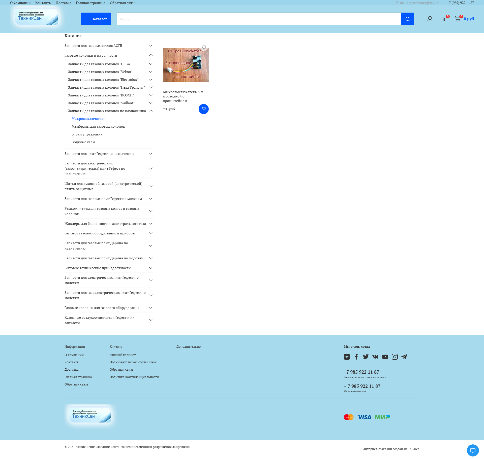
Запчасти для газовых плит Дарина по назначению (96, 245)
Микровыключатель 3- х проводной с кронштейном (183, 96)
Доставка (63, 2)
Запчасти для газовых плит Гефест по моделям (103, 198)
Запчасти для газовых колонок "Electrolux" (103, 79)
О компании (20, 2)
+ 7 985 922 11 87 (362, 386)
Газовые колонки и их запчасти (91, 55)
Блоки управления (87, 134)
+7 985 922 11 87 (361, 372)
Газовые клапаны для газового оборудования (102, 307)
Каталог (100, 18)
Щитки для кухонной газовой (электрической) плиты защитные (103, 186)
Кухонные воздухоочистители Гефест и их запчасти (99, 320)
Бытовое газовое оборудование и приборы (100, 233)
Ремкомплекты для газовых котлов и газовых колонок (102, 211)
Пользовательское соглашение (133, 362)
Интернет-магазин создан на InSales (390, 449)
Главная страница (90, 2)
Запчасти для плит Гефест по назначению (99, 153)
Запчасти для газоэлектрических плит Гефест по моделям (105, 295)
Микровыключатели (89, 118)
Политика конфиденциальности (134, 377)
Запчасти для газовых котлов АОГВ (93, 45)
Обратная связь (122, 2)
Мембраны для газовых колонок (98, 126)
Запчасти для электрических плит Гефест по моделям (102, 280)
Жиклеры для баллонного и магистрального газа (105, 223)
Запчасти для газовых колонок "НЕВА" (100, 63)
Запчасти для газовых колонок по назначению (107, 110)
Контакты (43, 2)
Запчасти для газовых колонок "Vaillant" (101, 102)
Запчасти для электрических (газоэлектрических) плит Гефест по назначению (95, 168)
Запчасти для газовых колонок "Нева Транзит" (106, 87)
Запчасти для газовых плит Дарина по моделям (104, 258)
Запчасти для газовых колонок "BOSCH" (101, 95)
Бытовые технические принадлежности (98, 267)
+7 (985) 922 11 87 (460, 2)
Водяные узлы (83, 141)
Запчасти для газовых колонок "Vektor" (100, 71)
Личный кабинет (123, 355)
